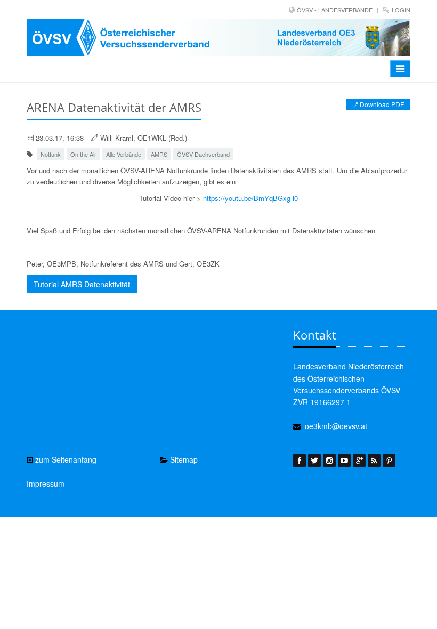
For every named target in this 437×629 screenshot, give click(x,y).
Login (401, 9)
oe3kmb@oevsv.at (336, 426)
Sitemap (183, 459)
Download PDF (381, 104)
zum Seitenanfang (64, 459)
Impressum (45, 483)
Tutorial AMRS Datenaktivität (82, 284)
